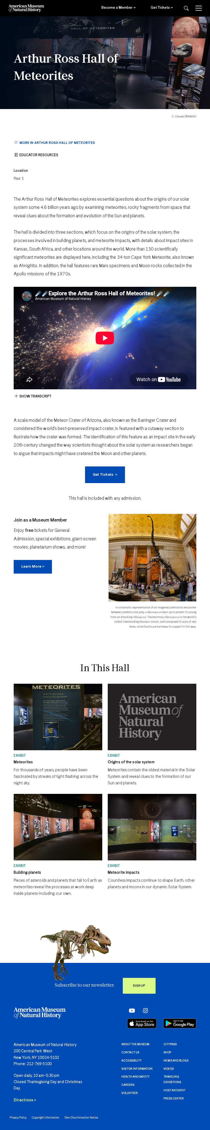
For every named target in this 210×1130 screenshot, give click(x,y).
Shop (167, 1052)
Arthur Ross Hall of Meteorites (66, 68)
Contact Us (130, 1052)
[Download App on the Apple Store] (142, 1023)
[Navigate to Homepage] (26, 8)
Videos (169, 1069)
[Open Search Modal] (186, 8)
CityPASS (170, 1044)
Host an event (174, 1090)
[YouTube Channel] (130, 1010)
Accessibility (131, 1060)
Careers (127, 1085)
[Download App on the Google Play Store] (179, 1023)
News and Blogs (176, 1060)
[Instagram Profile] (144, 1010)
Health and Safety (135, 1076)
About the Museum (135, 1044)
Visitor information (137, 1069)
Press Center (174, 1098)
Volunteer (129, 1093)
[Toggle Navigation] (199, 8)
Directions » (25, 1100)
